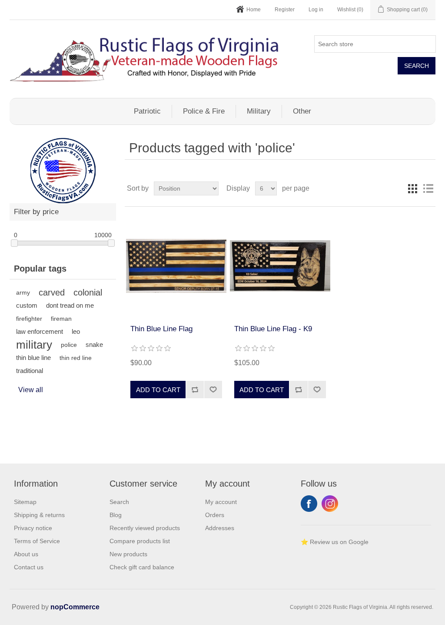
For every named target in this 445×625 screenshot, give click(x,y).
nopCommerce (75, 607)
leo (76, 331)
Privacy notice (33, 527)
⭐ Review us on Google (335, 541)
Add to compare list (195, 389)
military (34, 345)
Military (259, 111)
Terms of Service (37, 541)
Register (285, 10)
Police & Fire (204, 111)
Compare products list (140, 541)
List (428, 188)
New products (128, 554)
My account (221, 501)
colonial (87, 292)
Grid (412, 188)
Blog (116, 514)
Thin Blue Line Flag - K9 (273, 329)
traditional (29, 370)
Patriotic (147, 111)
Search (416, 65)
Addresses (219, 527)
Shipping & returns (39, 514)
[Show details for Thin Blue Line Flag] (176, 265)
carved (52, 292)
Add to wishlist (213, 389)
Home (253, 10)
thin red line (76, 357)
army (23, 292)
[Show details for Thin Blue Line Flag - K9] (280, 265)
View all (30, 389)
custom (26, 305)
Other (302, 111)
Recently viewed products (145, 527)
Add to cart (158, 389)
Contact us (28, 567)
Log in (316, 10)
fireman (61, 318)
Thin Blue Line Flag (161, 329)
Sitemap (25, 501)
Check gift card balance (142, 567)
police (69, 344)
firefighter (29, 318)
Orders (214, 514)
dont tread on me (70, 305)
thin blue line (33, 357)
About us (26, 554)
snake (94, 344)
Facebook (309, 503)
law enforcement (39, 331)
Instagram (330, 503)
